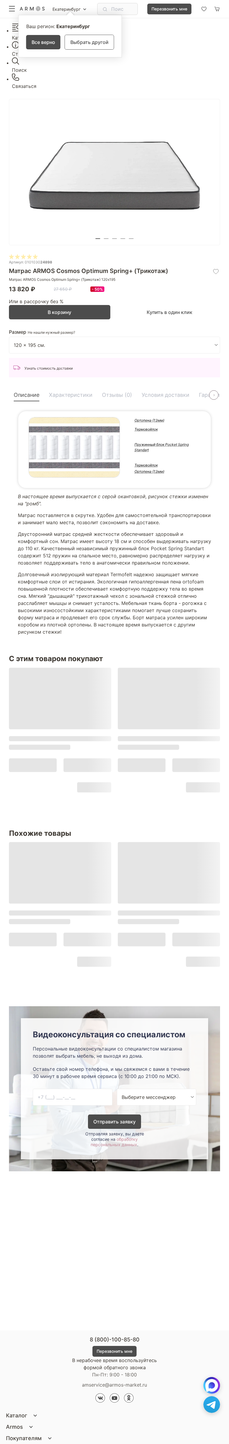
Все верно (43, 42)
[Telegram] (211, 1404)
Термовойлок (146, 429)
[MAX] (211, 1385)
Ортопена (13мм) (149, 420)
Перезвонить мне (169, 8)
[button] (97, 238)
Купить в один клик (169, 312)
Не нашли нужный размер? (51, 332)
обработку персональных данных (114, 1142)
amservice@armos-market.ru (114, 1385)
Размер (17, 332)
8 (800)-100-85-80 (115, 1339)
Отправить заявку (114, 1122)
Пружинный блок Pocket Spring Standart (161, 447)
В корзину (59, 312)
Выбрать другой (89, 42)
